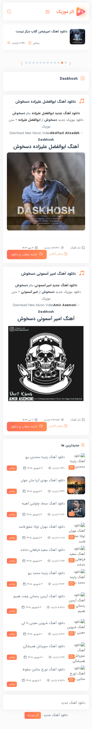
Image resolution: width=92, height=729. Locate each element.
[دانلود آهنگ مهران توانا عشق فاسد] (76, 532)
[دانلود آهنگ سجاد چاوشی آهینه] (76, 508)
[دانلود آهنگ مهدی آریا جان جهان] (76, 485)
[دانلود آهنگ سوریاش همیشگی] (76, 651)
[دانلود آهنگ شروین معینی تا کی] (76, 628)
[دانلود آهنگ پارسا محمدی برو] (76, 462)
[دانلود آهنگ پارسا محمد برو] (76, 578)
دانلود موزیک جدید (70, 120)
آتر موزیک (32, 715)
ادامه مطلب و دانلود (24, 254)
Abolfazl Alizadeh (64, 133)
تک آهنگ (75, 248)
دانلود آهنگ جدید (67, 113)
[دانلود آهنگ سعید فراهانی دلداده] (76, 555)
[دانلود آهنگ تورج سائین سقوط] (76, 674)
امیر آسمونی (42, 285)
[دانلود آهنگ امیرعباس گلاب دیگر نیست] (77, 36)
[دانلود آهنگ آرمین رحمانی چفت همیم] (76, 601)
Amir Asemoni (64, 305)
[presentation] (70, 64)
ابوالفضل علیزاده (43, 113)
